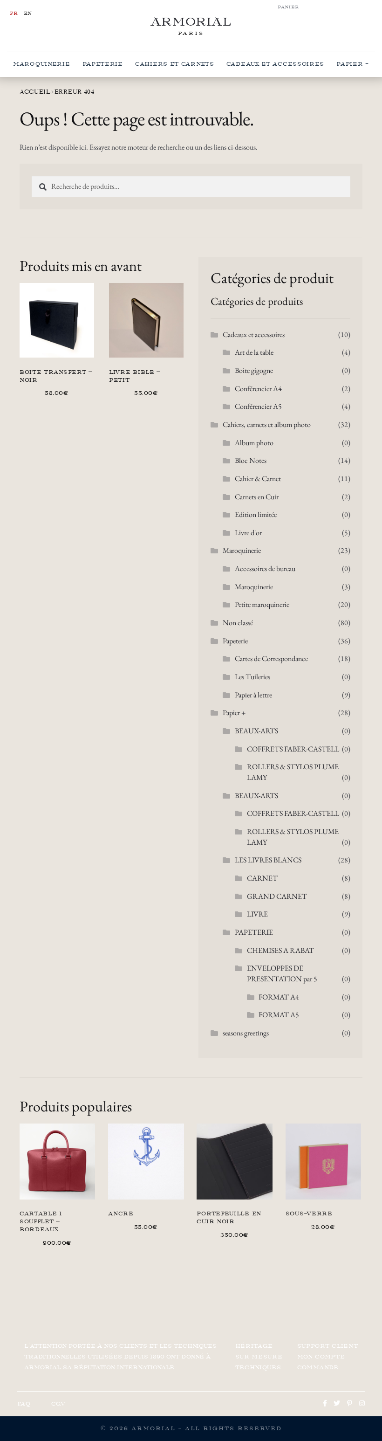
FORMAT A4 (279, 997)
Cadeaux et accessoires (275, 64)
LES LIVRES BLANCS (268, 860)
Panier (288, 7)
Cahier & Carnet (258, 478)
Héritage (254, 1346)
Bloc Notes (250, 460)
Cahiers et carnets (174, 64)
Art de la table (254, 352)
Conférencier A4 (258, 388)
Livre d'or (248, 533)
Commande (318, 1367)
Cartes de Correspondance (271, 658)
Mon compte (321, 1356)
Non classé (238, 622)
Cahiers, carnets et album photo (267, 424)
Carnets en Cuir (257, 497)
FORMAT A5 (279, 1015)
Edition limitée (256, 514)
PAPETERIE (254, 932)
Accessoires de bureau (265, 568)
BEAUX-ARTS (256, 731)
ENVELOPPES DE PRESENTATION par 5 (282, 973)
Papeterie (102, 64)
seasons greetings (246, 1033)
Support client (327, 1346)
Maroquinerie (41, 64)
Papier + (352, 64)
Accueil (35, 91)
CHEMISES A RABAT (280, 950)
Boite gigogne (254, 370)
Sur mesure (259, 1356)
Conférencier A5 (258, 406)
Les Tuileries (252, 677)
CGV (58, 1403)
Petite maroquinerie (262, 604)
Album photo (254, 443)
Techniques (258, 1367)
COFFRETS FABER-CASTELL (293, 749)
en (28, 13)
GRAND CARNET (277, 896)
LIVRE (257, 914)
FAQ (24, 1403)
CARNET (262, 878)
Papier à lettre (253, 695)
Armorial (191, 21)
